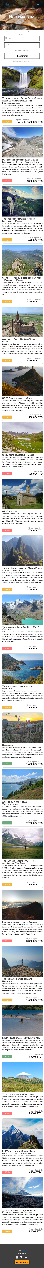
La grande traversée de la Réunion (19, 922)
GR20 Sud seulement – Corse (17, 398)
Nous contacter (21, 1262)
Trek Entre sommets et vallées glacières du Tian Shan (18, 862)
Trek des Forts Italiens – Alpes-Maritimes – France (19, 220)
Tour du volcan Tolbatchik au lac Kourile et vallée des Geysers (19, 1211)
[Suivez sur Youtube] (26, 1257)
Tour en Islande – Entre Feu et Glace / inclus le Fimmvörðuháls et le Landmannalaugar (22, 101)
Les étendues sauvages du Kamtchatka (21, 1037)
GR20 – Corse (9, 511)
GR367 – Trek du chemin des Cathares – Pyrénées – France (21, 279)
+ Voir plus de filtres (22, 50)
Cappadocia (7, 745)
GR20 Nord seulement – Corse (18, 454)
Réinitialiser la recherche (22, 61)
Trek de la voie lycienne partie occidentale (17, 687)
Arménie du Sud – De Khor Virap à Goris (19, 340)
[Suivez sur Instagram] (21, 1257)
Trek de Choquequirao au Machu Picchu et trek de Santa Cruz (22, 569)
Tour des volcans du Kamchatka (18, 1094)
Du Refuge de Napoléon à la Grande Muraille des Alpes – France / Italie (20, 161)
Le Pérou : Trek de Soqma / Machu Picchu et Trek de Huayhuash (19, 1152)
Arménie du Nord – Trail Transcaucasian (14, 803)
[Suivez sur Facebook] (17, 1257)
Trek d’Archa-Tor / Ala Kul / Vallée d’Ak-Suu (21, 628)
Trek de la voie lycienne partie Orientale (17, 980)
